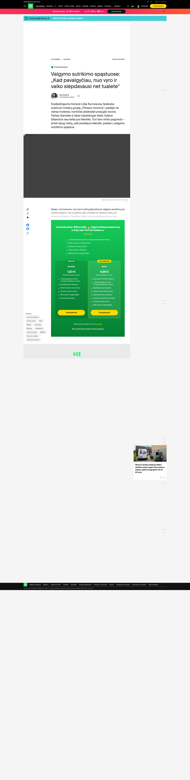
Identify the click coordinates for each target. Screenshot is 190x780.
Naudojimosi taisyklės (123, 585)
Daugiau (117, 6)
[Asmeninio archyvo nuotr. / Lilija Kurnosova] (77, 166)
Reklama (46, 585)
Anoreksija (38, 325)
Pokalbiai (85, 6)
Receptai (107, 6)
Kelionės (93, 6)
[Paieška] (128, 6)
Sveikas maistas (32, 332)
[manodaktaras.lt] (38, 18)
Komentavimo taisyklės (139, 585)
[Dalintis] (164, 477)
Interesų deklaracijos (85, 585)
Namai (78, 6)
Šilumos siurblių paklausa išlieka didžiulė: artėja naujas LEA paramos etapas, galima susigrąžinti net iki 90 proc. (149, 468)
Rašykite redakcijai (35, 585)
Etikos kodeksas (153, 585)
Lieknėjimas (39, 328)
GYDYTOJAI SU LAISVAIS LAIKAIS (68, 18)
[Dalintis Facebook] (28, 225)
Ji (55, 6)
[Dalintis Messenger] (28, 229)
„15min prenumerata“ (33, 340)
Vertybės (66, 585)
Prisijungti (144, 6)
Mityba (29, 325)
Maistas (100, 6)
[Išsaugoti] (161, 477)
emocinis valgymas (33, 317)
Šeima (60, 6)
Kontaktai (74, 585)
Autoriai (111, 585)
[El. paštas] (78, 96)
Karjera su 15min (56, 585)
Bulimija (29, 328)
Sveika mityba (31, 321)
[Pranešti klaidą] (28, 217)
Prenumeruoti (158, 6)
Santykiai (49, 6)
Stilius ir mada (69, 6)
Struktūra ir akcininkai (100, 585)
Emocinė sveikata (32, 336)
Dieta (40, 321)
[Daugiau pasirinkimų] (28, 233)
